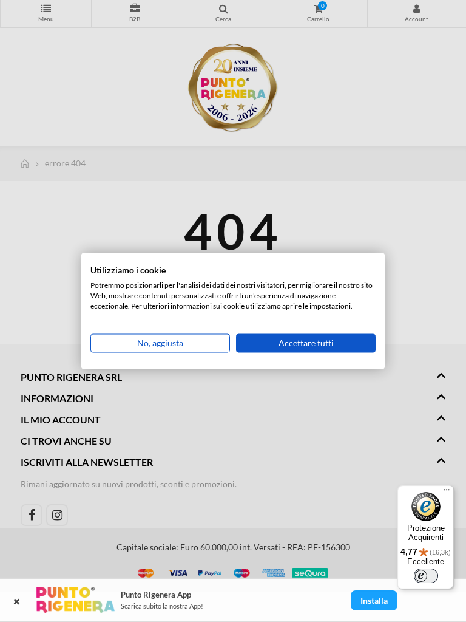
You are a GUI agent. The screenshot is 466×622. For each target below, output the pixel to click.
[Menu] (446, 492)
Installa (374, 600)
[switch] (426, 576)
